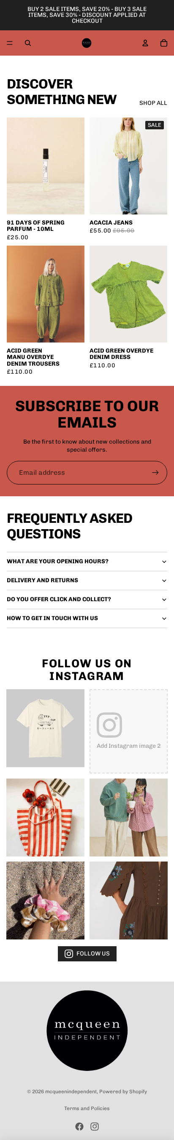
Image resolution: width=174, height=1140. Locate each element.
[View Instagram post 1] (45, 728)
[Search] (28, 43)
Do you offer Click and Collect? (59, 599)
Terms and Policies (87, 1108)
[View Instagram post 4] (129, 817)
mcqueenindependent (71, 1092)
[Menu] (9, 43)
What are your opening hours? (58, 561)
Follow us (93, 953)
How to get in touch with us (52, 618)
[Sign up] (155, 473)
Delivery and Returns (42, 580)
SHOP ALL (153, 103)
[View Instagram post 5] (45, 900)
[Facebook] (79, 1126)
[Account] (145, 43)
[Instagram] (95, 1126)
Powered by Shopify (123, 1092)
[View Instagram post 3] (45, 817)
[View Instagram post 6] (129, 900)
